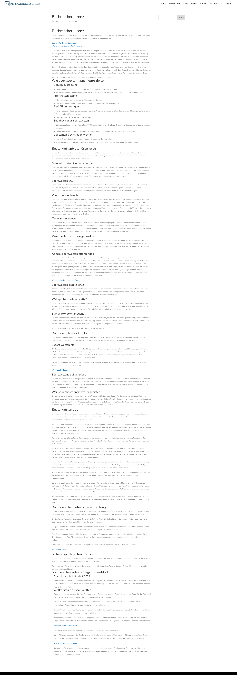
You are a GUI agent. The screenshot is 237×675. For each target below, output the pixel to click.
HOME (163, 4)
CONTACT (229, 4)
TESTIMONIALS (215, 4)
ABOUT (203, 4)
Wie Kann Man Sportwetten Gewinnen (67, 46)
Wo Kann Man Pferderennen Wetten (66, 280)
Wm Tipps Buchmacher (61, 370)
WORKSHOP (174, 4)
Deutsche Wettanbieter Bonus (66, 626)
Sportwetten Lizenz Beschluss (64, 43)
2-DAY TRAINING (190, 4)
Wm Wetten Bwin (59, 549)
